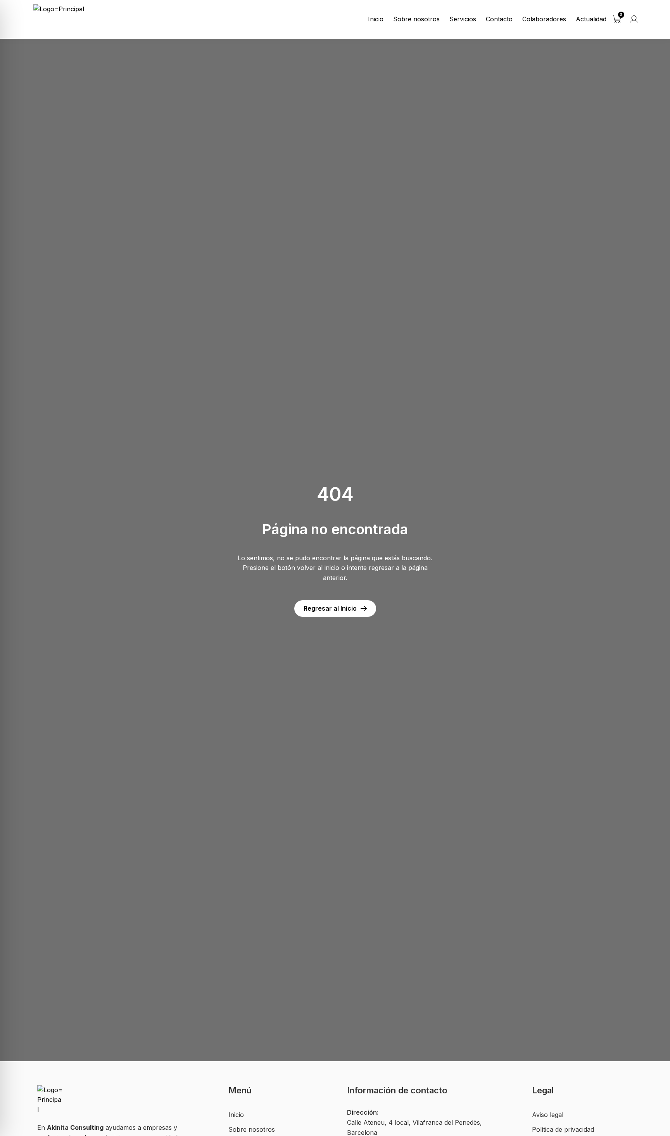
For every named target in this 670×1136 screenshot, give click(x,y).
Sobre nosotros (416, 19)
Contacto (499, 19)
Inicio (375, 19)
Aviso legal (547, 1115)
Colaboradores (544, 19)
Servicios (462, 19)
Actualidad (591, 19)
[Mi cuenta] (634, 19)
